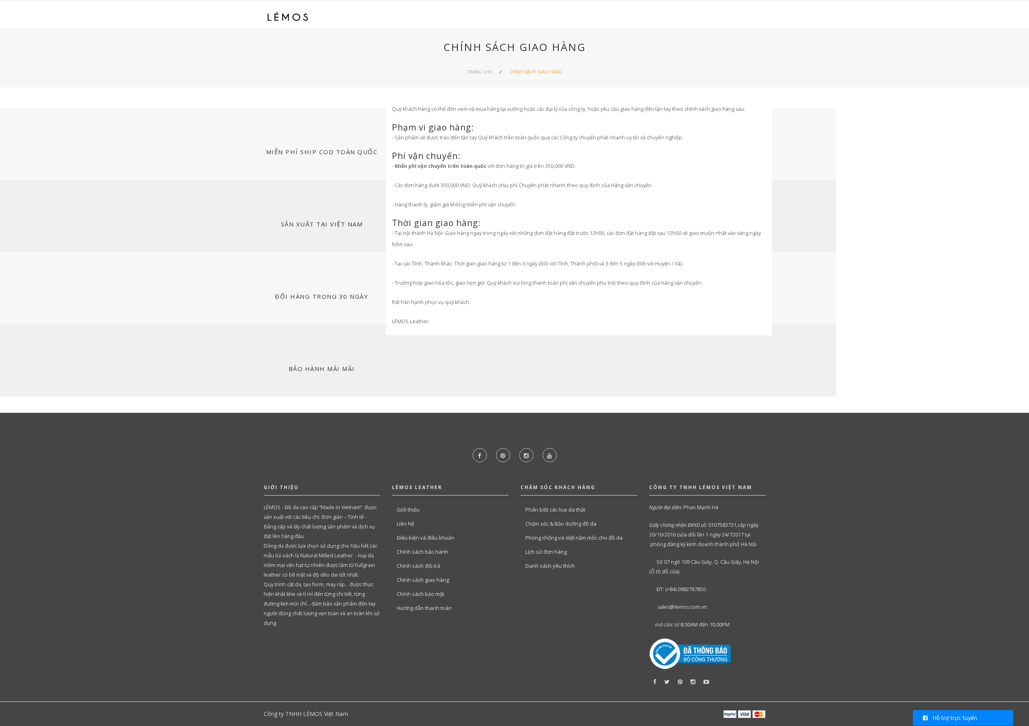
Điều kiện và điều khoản (425, 537)
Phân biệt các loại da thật (555, 509)
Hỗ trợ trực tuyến (952, 718)
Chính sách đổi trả (418, 565)
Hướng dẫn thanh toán (424, 608)
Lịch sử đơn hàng (546, 551)
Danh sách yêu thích (550, 565)
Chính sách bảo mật (420, 594)
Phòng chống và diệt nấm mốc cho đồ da (574, 537)
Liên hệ (405, 523)
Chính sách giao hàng (536, 72)
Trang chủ (479, 72)
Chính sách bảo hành (422, 551)
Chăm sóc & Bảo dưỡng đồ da (560, 523)
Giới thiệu (408, 509)
